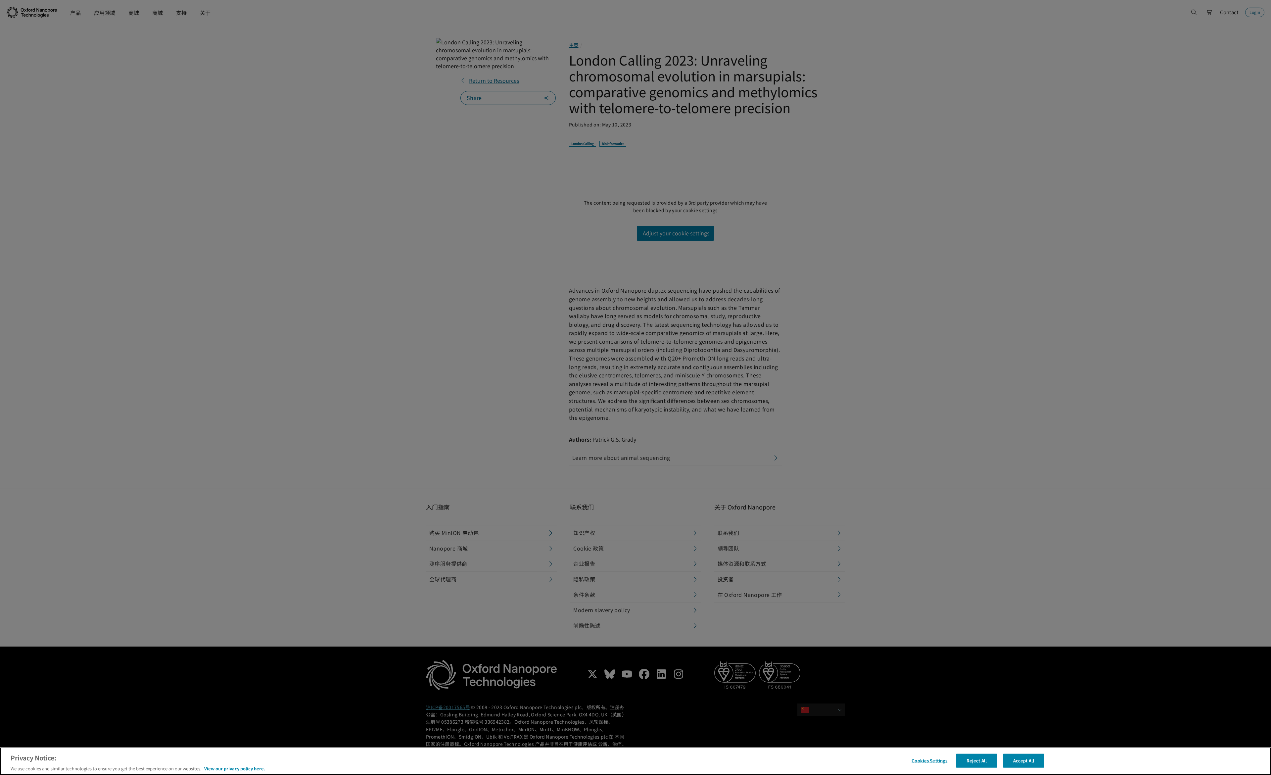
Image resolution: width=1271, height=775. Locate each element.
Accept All (1023, 760)
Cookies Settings (929, 760)
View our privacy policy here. (234, 768)
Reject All (976, 760)
